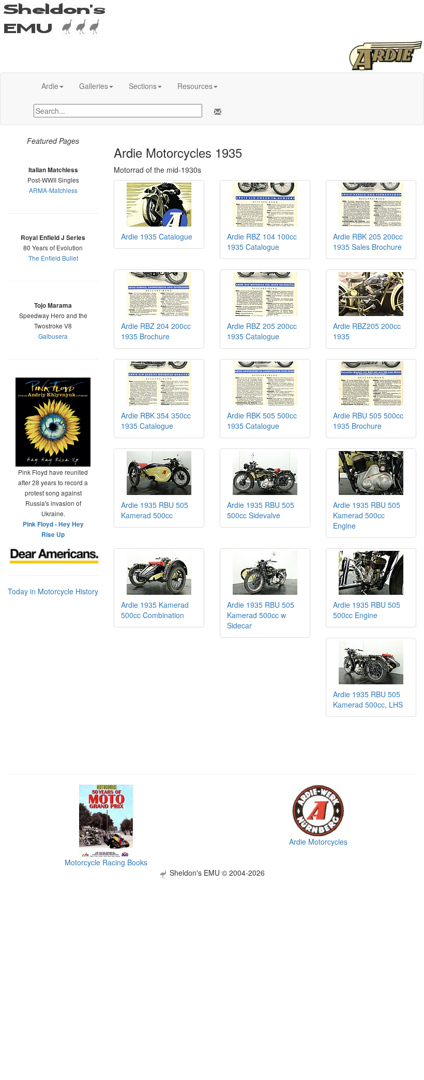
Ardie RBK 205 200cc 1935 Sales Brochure (368, 241)
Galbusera (53, 336)
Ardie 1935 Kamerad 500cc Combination (155, 609)
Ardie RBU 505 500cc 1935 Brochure (368, 420)
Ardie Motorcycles (318, 841)
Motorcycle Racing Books (106, 862)
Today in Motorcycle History (53, 591)
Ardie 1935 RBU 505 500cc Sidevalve (260, 510)
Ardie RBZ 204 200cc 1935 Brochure (156, 331)
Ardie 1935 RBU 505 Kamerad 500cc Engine (366, 515)
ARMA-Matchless (53, 190)
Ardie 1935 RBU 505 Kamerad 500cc (154, 510)
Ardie (49, 86)
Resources (195, 86)
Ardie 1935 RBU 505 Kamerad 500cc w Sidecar (260, 615)
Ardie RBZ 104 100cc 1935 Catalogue (262, 241)
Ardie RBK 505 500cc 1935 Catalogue (262, 420)
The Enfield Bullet (53, 257)
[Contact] (215, 112)
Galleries (93, 86)
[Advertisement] (212, 950)
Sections (143, 86)
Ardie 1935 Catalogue (156, 236)
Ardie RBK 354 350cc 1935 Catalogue (156, 420)
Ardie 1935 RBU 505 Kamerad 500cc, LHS (368, 699)
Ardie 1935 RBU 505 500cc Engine (366, 609)
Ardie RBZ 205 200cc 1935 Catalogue (262, 331)
